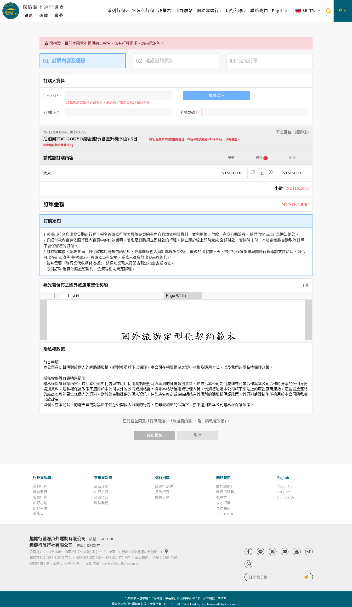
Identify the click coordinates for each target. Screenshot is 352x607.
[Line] (261, 551)
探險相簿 (162, 492)
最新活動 (101, 486)
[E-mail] (285, 551)
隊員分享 (162, 497)
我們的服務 (225, 492)
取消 (197, 435)
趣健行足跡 (164, 486)
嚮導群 (221, 497)
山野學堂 (40, 508)
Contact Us (286, 497)
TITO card (224, 514)
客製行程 (40, 497)
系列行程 (116, 10)
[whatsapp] (248, 564)
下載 (305, 285)
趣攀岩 (164, 10)
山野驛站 (184, 10)
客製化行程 (143, 10)
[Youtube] (297, 551)
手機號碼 (187, 112)
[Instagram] (273, 551)
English (279, 10)
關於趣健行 (208, 10)
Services (283, 492)
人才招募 (223, 503)
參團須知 (101, 497)
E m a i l (49, 96)
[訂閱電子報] (278, 577)
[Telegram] (309, 551)
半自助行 (40, 492)
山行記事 (235, 10)
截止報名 (154, 435)
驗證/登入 (217, 95)
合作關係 (223, 508)
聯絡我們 (259, 10)
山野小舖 (40, 503)
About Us (284, 486)
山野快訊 (101, 492)
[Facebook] (248, 551)
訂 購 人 (50, 112)
